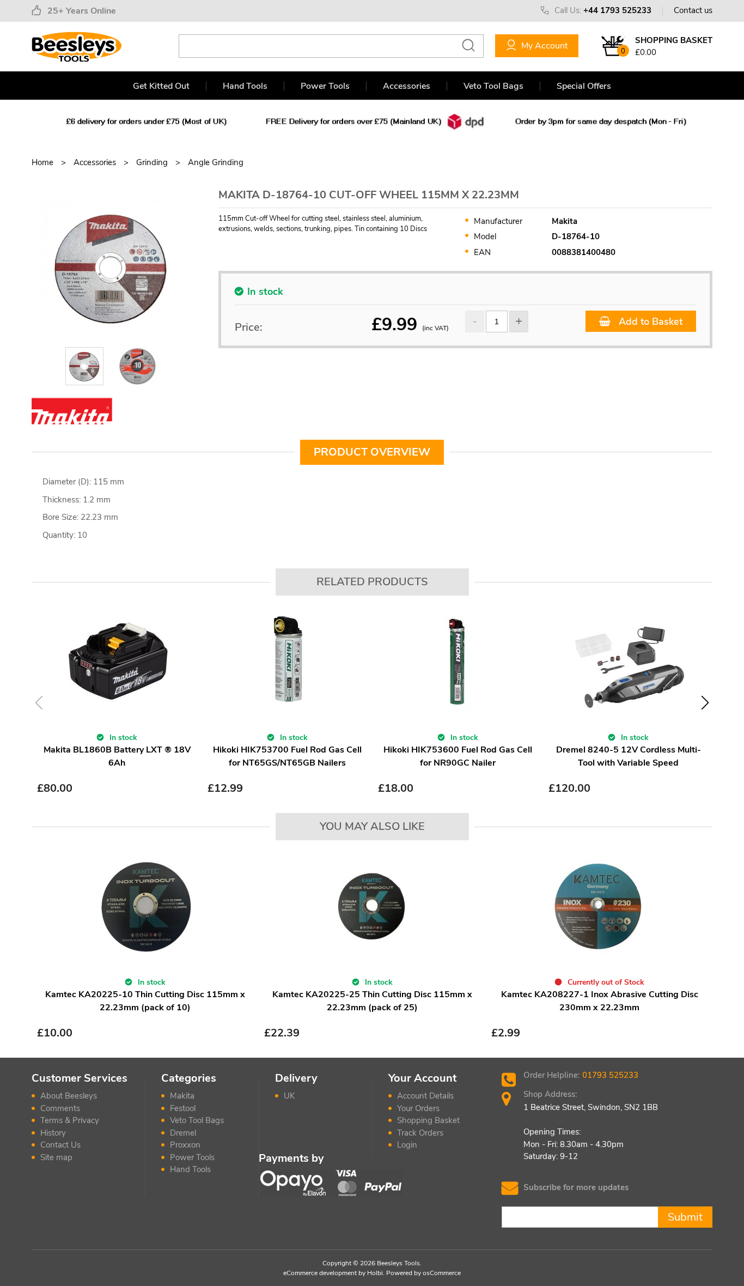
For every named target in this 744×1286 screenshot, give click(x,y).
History (53, 1132)
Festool (183, 1108)
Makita (182, 1095)
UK (289, 1095)
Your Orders (418, 1108)
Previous (39, 703)
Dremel (183, 1132)
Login (407, 1144)
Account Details (425, 1095)
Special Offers (584, 86)
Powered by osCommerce (423, 1273)
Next (705, 703)
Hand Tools (245, 86)
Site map (56, 1157)
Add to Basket (649, 321)
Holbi (375, 1273)
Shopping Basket (428, 1120)
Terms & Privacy (69, 1120)
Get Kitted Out (161, 86)
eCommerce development (320, 1273)
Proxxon (185, 1144)
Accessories (406, 86)
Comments (60, 1108)
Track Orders (420, 1132)
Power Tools (325, 86)
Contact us (693, 10)
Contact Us (60, 1144)
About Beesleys (68, 1095)
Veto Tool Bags (493, 86)
